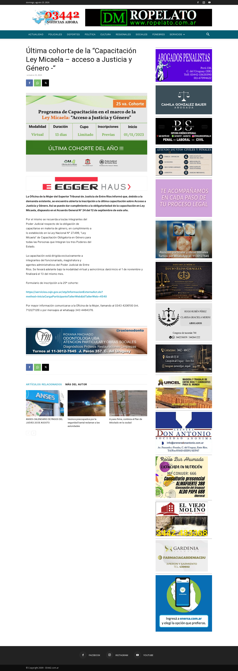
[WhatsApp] (37, 82)
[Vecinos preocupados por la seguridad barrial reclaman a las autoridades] (87, 403)
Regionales (123, 34)
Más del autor (76, 384)
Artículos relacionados (44, 384)
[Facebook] (198, 2)
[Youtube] (209, 2)
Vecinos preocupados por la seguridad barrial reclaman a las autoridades (84, 422)
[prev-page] (28, 433)
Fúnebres (158, 34)
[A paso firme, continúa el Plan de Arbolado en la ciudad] (128, 403)
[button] (208, 34)
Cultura (105, 34)
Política (90, 34)
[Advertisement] (121, 240)
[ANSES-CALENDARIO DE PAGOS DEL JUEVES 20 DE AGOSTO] (45, 403)
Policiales (55, 34)
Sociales (141, 34)
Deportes (73, 34)
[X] (45, 82)
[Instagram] (203, 2)
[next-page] (34, 433)
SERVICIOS (176, 34)
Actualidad (35, 34)
